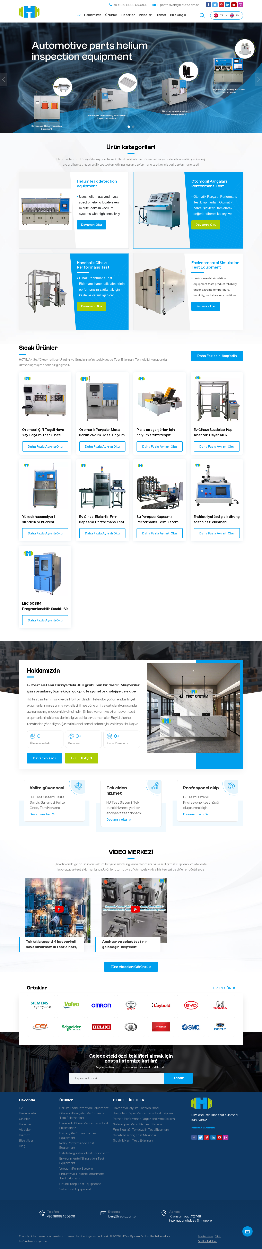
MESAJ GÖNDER (203, 1127)
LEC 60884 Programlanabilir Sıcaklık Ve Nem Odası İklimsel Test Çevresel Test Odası (45, 606)
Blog (22, 1146)
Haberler (128, 15)
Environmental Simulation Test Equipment (215, 265)
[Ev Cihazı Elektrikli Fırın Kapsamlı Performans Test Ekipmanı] (102, 485)
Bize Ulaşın (178, 15)
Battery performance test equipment (78, 1136)
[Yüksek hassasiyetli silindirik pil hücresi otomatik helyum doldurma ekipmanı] (45, 485)
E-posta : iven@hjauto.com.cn (178, 5)
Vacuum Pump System (76, 1168)
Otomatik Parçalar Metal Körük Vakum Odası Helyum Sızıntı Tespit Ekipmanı (102, 433)
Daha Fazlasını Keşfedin (217, 356)
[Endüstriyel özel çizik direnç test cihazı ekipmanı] (217, 485)
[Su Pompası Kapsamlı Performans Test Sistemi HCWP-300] (160, 485)
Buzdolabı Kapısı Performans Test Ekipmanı (144, 1113)
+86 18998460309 (61, 1216)
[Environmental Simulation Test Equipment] (159, 291)
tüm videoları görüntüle (131, 967)
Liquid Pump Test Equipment (80, 1184)
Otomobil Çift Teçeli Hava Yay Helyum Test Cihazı (43, 432)
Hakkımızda (93, 15)
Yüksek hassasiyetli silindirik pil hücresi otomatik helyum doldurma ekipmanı (44, 520)
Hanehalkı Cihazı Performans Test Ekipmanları (93, 265)
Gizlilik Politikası (207, 1241)
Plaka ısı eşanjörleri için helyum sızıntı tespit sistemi (156, 433)
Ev (78, 15)
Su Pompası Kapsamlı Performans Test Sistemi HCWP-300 (158, 520)
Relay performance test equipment (76, 1145)
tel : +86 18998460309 (130, 5)
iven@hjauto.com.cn (123, 1216)
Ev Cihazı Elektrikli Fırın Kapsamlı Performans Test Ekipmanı (101, 520)
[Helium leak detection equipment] (45, 210)
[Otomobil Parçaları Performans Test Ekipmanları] (159, 210)
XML (218, 1236)
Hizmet (161, 15)
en (237, 15)
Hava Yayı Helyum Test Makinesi (136, 1108)
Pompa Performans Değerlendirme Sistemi (144, 1119)
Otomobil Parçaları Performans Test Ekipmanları (209, 184)
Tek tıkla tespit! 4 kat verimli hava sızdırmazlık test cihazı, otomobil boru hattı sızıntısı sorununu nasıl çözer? (51, 945)
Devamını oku (91, 225)
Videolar (145, 15)
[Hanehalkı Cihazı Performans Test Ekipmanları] (45, 291)
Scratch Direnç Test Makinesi (134, 1135)
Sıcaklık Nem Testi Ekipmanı (133, 1140)
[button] (129, 126)
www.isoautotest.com (52, 1236)
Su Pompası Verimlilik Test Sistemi (138, 1124)
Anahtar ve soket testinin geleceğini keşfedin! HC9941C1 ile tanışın (125, 945)
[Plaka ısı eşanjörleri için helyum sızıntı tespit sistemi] (160, 398)
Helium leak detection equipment (97, 183)
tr (221, 15)
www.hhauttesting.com (82, 1236)
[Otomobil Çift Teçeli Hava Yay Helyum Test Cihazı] (45, 398)
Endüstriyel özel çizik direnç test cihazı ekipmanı (217, 519)
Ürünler (111, 15)
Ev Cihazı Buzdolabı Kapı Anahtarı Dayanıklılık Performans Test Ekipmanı (216, 433)
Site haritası (205, 1236)
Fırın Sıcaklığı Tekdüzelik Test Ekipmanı (141, 1130)
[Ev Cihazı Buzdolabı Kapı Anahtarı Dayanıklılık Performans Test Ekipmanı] (217, 398)
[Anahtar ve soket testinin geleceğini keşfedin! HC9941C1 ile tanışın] (134, 910)
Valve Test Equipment (75, 1189)
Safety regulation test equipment (84, 1153)
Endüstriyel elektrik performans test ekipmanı (82, 1176)
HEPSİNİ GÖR (221, 988)
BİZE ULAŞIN (81, 758)
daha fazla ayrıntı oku (45, 446)
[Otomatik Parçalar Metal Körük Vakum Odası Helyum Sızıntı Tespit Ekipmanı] (102, 398)
